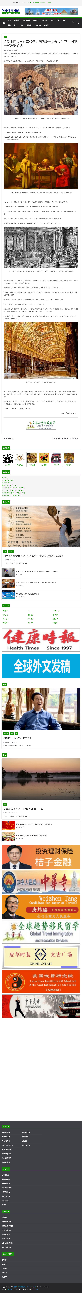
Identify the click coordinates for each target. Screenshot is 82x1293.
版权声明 (4, 1277)
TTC (29, 611)
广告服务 (4, 1268)
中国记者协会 (6, 1192)
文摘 (58, 20)
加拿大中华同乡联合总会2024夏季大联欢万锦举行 (31, 835)
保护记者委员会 (6, 1188)
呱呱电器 (5, 478)
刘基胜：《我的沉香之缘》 (17, 738)
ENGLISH (38, 25)
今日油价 (30, 615)
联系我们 (4, 1264)
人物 (52, 20)
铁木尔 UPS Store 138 (9, 485)
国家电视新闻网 (6, 1222)
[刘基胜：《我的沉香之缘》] (41, 709)
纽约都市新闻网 (6, 1158)
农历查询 (30, 623)
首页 (9, 20)
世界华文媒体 (6, 1132)
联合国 (4, 1205)
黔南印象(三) (8, 438)
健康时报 (17, 20)
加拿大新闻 (26, 20)
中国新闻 (44, 20)
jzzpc (15, 813)
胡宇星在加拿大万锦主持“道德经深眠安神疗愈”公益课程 (33, 555)
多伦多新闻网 (6, 1141)
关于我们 (4, 1260)
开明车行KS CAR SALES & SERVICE (13, 488)
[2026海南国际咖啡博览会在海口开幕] (8, 595)
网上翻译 (5, 619)
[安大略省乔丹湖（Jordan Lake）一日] (41, 779)
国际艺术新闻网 (6, 1149)
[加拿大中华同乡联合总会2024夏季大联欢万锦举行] (8, 837)
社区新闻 (29, 25)
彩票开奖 (55, 619)
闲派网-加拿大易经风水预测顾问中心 (13, 493)
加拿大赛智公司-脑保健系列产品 (12, 495)
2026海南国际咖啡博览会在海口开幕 (27, 594)
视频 (21, 25)
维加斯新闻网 (26, 1132)
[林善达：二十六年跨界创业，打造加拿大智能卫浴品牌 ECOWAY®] (8, 573)
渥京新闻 (4, 1217)
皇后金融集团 (6, 483)
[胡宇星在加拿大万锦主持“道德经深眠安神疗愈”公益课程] (41, 527)
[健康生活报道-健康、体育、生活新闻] (4, 22)
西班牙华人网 (26, 1145)
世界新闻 (36, 20)
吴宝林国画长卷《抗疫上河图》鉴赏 (65, 438)
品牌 (9, 25)
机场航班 (5, 615)
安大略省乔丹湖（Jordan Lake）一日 (23, 808)
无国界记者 (5, 1200)
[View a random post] (78, 22)
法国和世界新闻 (6, 1154)
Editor (15, 560)
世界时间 (55, 615)
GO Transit (56, 611)
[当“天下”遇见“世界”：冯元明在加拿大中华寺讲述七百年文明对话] (8, 584)
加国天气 (5, 611)
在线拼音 (55, 623)
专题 (64, 20)
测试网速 (5, 623)
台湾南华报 (25, 1137)
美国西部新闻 (6, 1162)
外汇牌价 (30, 619)
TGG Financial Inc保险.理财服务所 (13, 490)
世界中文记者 (6, 1137)
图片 (15, 25)
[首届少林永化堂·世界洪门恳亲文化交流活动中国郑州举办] (8, 826)
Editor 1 (16, 50)
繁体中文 (47, 25)
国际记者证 (5, 1175)
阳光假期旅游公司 (7, 480)
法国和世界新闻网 (7, 1226)
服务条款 (4, 1273)
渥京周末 (24, 1141)
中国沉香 (6, 733)
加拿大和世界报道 (7, 1145)
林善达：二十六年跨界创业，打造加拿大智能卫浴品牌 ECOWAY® (36, 571)
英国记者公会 (6, 1196)
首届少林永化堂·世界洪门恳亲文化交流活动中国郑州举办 (34, 824)
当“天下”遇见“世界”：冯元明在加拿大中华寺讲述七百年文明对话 (48, 2)
